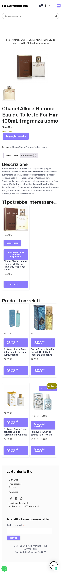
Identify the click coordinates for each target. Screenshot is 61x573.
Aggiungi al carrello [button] (12, 342)
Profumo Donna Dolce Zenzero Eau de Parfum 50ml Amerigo (15, 432)
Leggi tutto (12, 243)
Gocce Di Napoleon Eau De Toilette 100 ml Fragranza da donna (43, 352)
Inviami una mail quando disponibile (16, 254)
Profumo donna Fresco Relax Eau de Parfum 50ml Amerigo (16, 352)
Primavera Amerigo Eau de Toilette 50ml (41, 433)
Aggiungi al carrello (16, 136)
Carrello (12, 487)
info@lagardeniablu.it (18, 503)
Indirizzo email (15, 525)
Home (9, 40)
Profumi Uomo (40, 147)
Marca (16, 40)
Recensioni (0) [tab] (28, 155)
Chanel (24, 40)
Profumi (29, 147)
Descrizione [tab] (12, 155)
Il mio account (15, 484)
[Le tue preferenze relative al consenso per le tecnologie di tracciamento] (56, 568)
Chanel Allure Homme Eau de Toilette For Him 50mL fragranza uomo (15, 265)
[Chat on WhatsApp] (4, 569)
